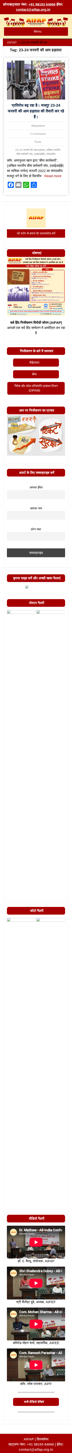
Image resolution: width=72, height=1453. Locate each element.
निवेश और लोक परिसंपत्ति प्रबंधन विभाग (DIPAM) (36, 388)
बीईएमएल (34, 362)
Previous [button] (12, 897)
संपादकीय (50, 153)
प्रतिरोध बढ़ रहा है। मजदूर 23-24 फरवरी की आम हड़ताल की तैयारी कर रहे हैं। (36, 111)
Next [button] (60, 897)
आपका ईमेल (36, 487)
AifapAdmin (38, 125)
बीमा (34, 374)
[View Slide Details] (21, 754)
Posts (38, 141)
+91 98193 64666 (41, 4)
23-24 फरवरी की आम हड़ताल (30, 149)
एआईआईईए (39, 153)
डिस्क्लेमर (43, 1439)
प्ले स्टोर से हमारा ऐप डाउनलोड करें (36, 233)
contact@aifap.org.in (33, 10)
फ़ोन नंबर (36, 529)
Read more (52, 176)
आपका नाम (36, 508)
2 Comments (38, 133)
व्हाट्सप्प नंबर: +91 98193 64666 (31, 1444)
